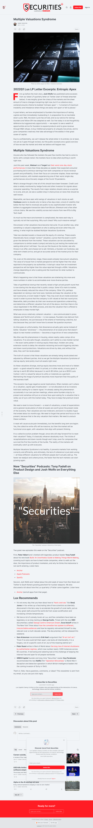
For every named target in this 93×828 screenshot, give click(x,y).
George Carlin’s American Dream (47, 623)
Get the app (54, 822)
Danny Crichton (22, 23)
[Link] (10, 89)
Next (74, 714)
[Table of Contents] (2, 414)
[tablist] (21, 727)
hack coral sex (60, 603)
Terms (50, 819)
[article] (46, 785)
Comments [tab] (18, 727)
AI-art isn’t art (68, 637)
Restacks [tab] (25, 727)
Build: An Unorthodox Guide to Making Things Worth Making (54, 558)
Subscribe (78, 7)
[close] (63, 740)
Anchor (20, 570)
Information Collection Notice (46, 773)
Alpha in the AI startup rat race (26, 782)
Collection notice (57, 819)
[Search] (66, 7)
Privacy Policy (60, 773)
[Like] (15, 29)
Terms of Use (55, 771)
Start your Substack (43, 822)
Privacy (46, 819)
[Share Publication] (70, 7)
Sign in (87, 7)
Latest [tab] (20, 749)
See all (17, 795)
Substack (39, 826)
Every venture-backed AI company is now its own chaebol (31, 785)
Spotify (20, 577)
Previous (20, 714)
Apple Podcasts (23, 574)
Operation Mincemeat (55, 661)
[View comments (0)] (19, 29)
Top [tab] (16, 749)
